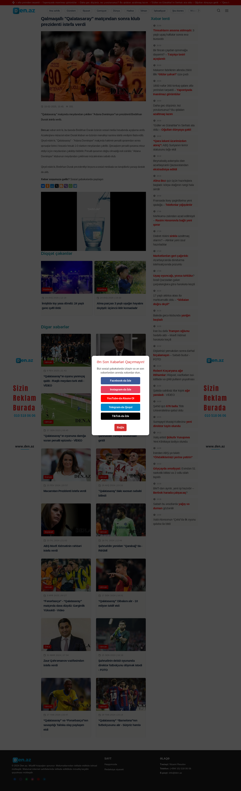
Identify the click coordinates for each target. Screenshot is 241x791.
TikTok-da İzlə (120, 416)
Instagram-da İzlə (120, 389)
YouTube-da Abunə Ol (120, 398)
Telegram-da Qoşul (120, 407)
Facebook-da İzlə (120, 380)
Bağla (120, 427)
